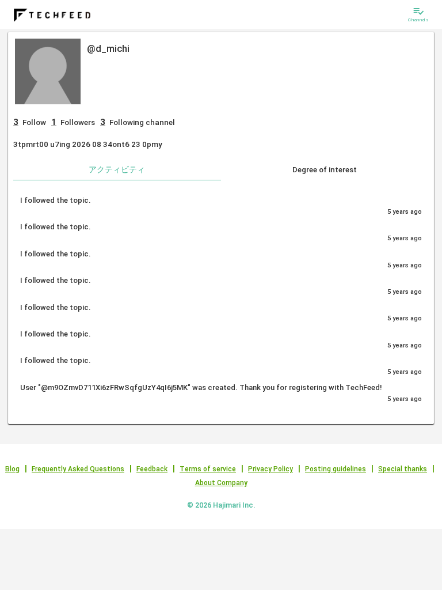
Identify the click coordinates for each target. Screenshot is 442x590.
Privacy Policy (270, 469)
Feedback (151, 469)
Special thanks (402, 469)
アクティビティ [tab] (117, 169)
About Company (221, 483)
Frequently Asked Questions (78, 469)
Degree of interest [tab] (324, 169)
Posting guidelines (335, 469)
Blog (12, 469)
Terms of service (208, 469)
